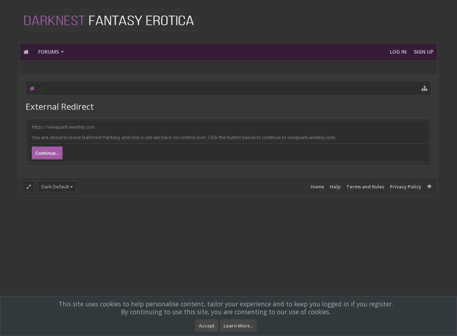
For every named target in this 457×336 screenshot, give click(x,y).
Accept (207, 325)
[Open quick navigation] (424, 88)
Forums (48, 51)
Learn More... (238, 325)
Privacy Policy (405, 186)
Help (335, 186)
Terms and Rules (365, 186)
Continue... (47, 153)
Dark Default (55, 186)
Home (317, 186)
